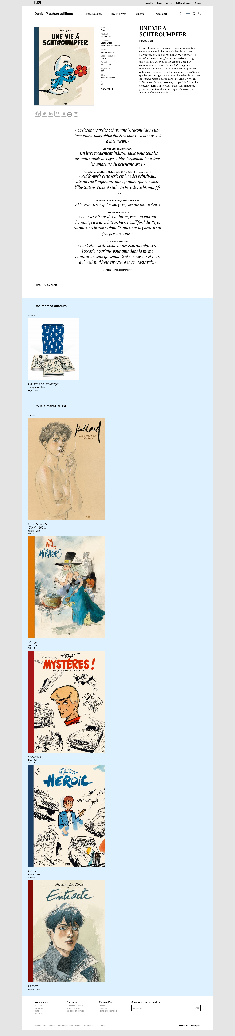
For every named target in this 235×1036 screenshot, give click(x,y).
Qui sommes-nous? (75, 1005)
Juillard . (31, 530)
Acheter (105, 88)
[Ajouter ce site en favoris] (76, 114)
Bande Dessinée (93, 13)
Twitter (37, 1011)
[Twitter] (44, 114)
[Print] (64, 114)
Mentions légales (65, 1025)
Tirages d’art (160, 13)
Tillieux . (31, 874)
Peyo (103, 30)
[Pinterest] (57, 114)
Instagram (38, 1008)
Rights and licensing (183, 3)
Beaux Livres (118, 13)
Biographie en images (110, 45)
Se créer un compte (75, 1011)
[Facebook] (38, 114)
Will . (30, 645)
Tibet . (30, 760)
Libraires (169, 3)
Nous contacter (73, 1008)
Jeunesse (139, 13)
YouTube (38, 1013)
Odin (150, 40)
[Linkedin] (51, 114)
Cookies (101, 1025)
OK (197, 1008)
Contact (198, 3)
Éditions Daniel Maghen (44, 1025)
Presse (160, 3)
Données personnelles (85, 1025)
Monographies (107, 52)
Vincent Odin (106, 36)
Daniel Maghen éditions (53, 13)
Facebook (38, 1005)
